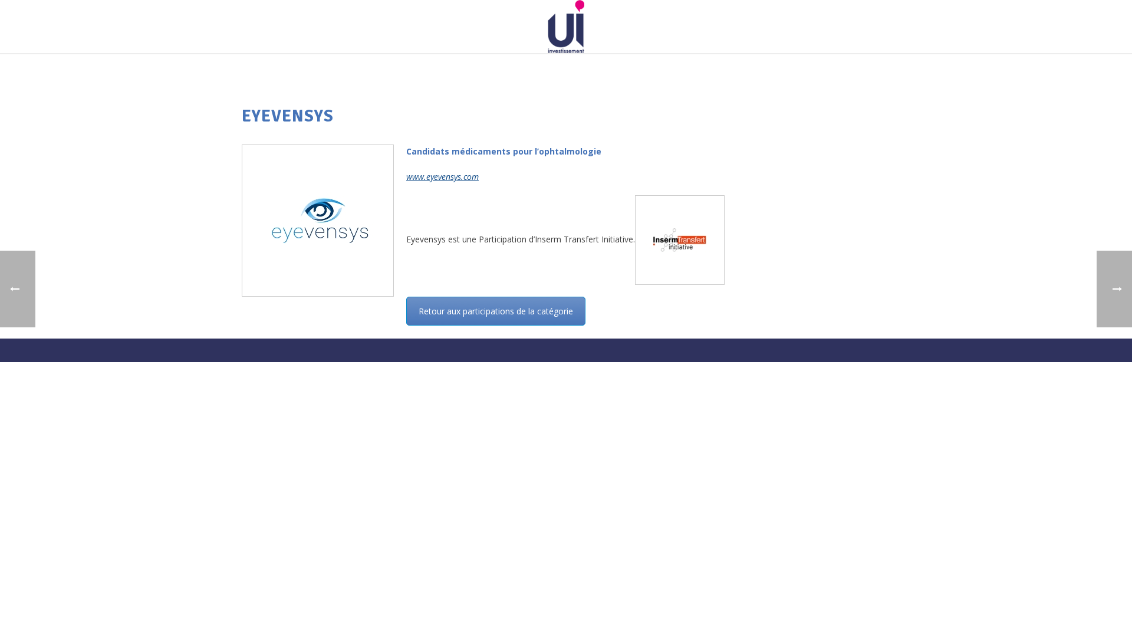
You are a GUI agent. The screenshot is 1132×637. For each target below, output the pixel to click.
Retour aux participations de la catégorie (496, 311)
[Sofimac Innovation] (566, 26)
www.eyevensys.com (442, 176)
